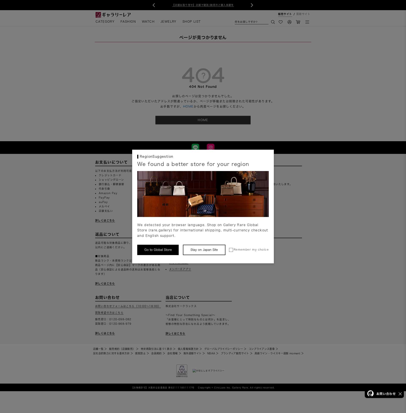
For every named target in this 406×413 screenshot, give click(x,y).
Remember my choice (251, 249)
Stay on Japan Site (204, 249)
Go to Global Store (158, 249)
